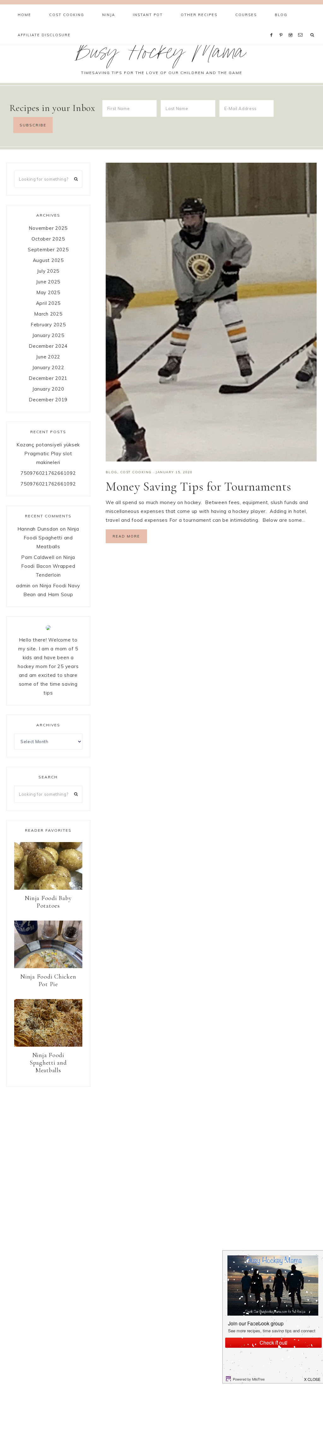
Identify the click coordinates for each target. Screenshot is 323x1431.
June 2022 (48, 357)
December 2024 (48, 346)
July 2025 (48, 271)
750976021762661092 (48, 473)
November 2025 (48, 228)
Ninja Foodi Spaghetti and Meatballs (51, 538)
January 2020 (48, 389)
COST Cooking (136, 472)
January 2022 (48, 367)
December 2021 (48, 378)
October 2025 (48, 239)
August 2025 (48, 260)
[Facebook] (273, 27)
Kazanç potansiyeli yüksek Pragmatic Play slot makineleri (48, 453)
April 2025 (48, 303)
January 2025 (48, 335)
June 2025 (48, 282)
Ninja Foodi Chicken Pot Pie (48, 980)
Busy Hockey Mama (161, 54)
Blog (111, 472)
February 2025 (48, 325)
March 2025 (48, 314)
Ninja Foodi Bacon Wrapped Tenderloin (48, 566)
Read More (126, 536)
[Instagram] (292, 27)
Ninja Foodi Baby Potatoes (48, 902)
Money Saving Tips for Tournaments (198, 486)
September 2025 (48, 250)
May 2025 (48, 292)
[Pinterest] (282, 27)
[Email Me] (301, 27)
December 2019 (48, 400)
